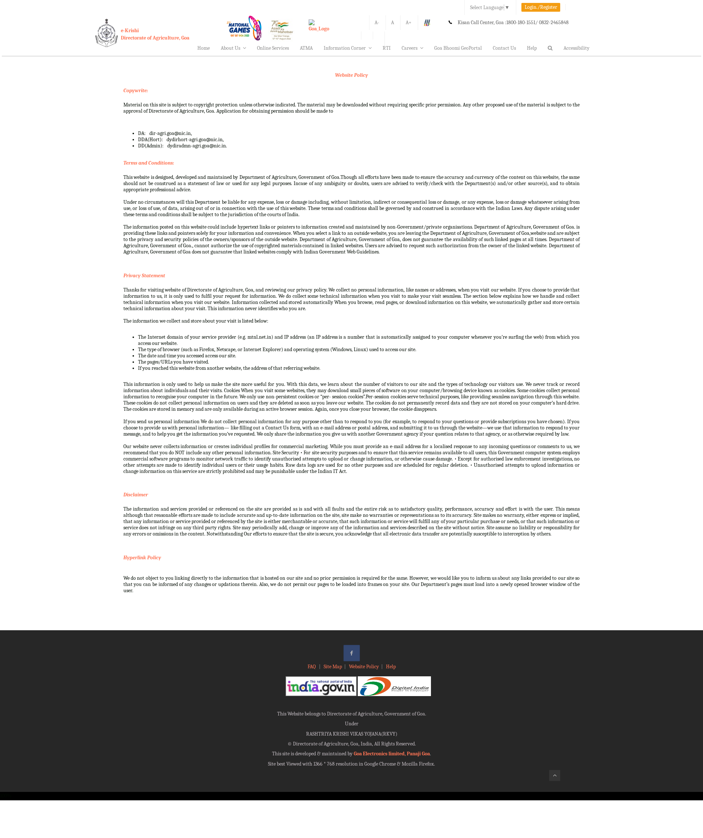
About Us (230, 48)
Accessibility (576, 48)
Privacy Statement (144, 276)
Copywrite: (135, 90)
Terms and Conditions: (148, 163)
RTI (387, 48)
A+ (409, 22)
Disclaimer (135, 495)
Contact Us (504, 48)
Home (203, 48)
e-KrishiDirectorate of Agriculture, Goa (155, 34)
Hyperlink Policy (142, 558)
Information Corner (345, 48)
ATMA (306, 48)
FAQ (312, 667)
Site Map (333, 667)
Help (532, 48)
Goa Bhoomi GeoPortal (458, 48)
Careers (409, 48)
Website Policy (351, 75)
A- (377, 22)
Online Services (273, 48)
